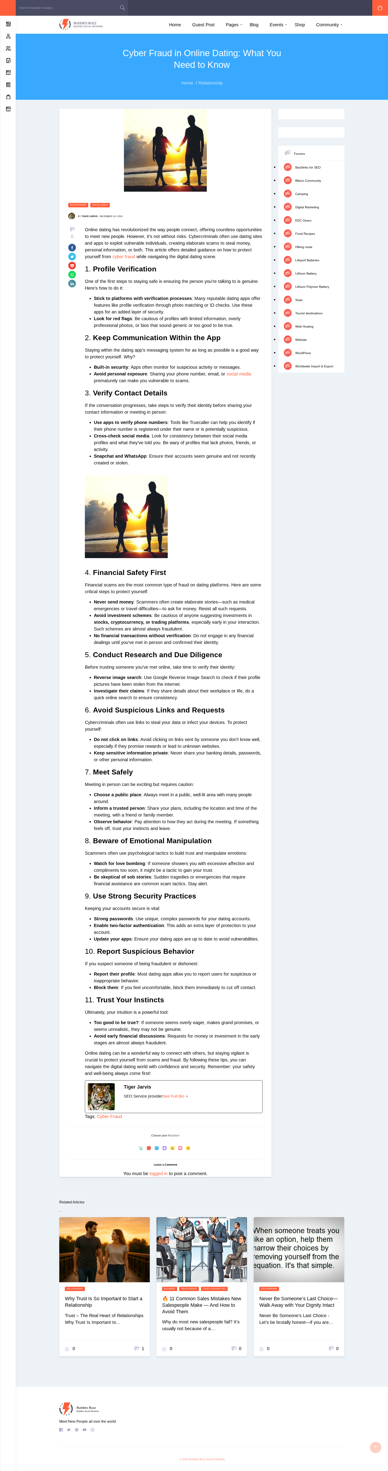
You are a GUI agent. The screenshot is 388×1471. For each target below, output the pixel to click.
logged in (159, 1173)
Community (327, 24)
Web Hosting (303, 326)
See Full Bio (173, 1096)
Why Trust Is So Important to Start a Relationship (103, 1302)
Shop (300, 24)
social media (239, 373)
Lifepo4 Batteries (306, 260)
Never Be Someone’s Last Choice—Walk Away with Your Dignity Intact (298, 1302)
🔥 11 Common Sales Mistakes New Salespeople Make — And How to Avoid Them (201, 1305)
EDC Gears (302, 220)
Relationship (78, 205)
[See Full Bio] (187, 1096)
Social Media (100, 205)
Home (175, 24)
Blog (254, 24)
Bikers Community (307, 180)
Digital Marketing (306, 207)
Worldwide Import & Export (313, 366)
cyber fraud (123, 256)
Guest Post (203, 24)
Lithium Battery (305, 273)
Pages (232, 24)
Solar (298, 300)
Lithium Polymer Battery (311, 286)
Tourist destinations (308, 313)
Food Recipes (304, 233)
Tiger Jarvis (90, 216)
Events (276, 24)
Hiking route (303, 247)
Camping (301, 194)
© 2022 (183, 1459)
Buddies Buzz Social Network (207, 1459)
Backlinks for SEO (307, 167)
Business (169, 1289)
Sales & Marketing (214, 1289)
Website (300, 340)
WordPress (302, 353)
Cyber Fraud (109, 1116)
